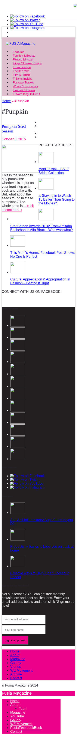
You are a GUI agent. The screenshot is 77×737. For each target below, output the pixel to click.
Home (14, 651)
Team (23, 708)
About (14, 655)
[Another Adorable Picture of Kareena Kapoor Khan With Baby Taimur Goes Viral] (17, 422)
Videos (15, 666)
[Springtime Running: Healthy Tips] (17, 434)
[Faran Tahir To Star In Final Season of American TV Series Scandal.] (17, 349)
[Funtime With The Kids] (17, 459)
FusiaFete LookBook (26, 728)
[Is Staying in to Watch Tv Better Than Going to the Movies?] (45, 188)
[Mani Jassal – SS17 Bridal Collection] (45, 162)
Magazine (17, 659)
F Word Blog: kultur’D (26, 94)
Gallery (15, 663)
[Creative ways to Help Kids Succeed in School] (17, 566)
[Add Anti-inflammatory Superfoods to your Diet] (17, 512)
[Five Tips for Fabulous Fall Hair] (17, 446)
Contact (16, 678)
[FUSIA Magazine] (38, 43)
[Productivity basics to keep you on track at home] (17, 539)
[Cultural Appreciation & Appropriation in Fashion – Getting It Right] (17, 272)
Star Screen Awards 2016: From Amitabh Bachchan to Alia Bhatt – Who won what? (41, 228)
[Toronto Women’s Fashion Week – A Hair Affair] (17, 398)
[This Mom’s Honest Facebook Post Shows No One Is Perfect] (17, 245)
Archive (16, 674)
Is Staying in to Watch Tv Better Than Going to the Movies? (56, 199)
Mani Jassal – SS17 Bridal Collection (53, 171)
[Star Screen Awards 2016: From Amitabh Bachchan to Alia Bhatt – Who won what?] (45, 219)
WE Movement (21, 670)
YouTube (17, 716)
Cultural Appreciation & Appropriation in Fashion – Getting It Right (40, 281)
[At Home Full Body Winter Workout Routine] (17, 410)
